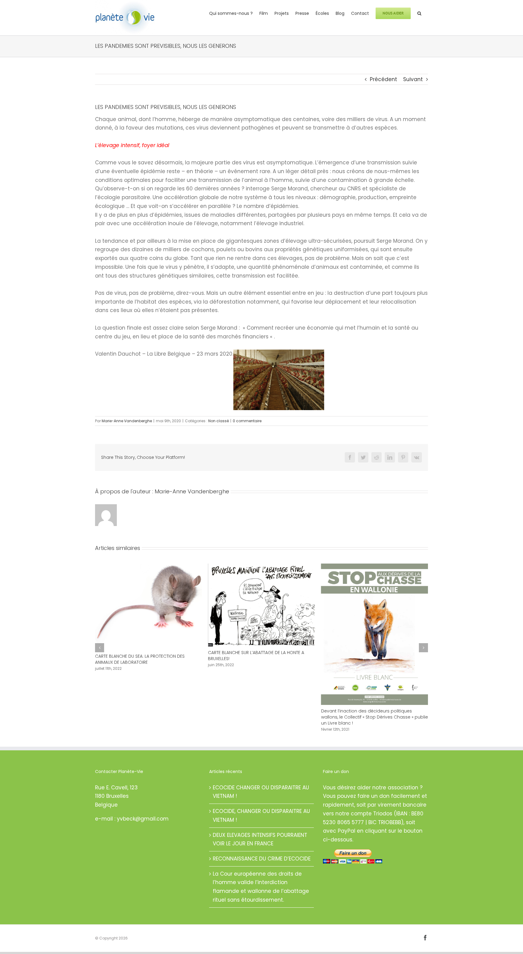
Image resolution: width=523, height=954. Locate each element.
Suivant (413, 79)
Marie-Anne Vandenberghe (127, 420)
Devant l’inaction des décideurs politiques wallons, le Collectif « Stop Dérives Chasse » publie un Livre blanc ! (261, 717)
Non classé (218, 420)
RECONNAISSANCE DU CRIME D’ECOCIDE (262, 858)
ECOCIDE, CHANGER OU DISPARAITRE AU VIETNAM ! (261, 816)
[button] (419, 12)
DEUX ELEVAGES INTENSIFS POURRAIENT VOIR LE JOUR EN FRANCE (260, 839)
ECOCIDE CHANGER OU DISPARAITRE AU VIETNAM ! (261, 792)
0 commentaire (247, 420)
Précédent (383, 79)
